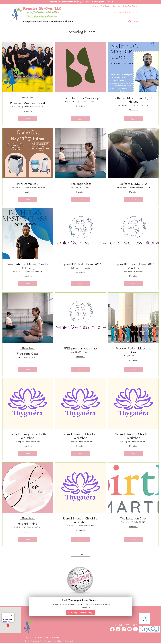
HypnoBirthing (27, 523)
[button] (54, 637)
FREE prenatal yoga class (80, 348)
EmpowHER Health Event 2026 (80, 264)
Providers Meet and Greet (27, 103)
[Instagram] (118, 629)
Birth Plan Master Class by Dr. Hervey (133, 99)
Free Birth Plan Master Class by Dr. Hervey (28, 266)
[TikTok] (124, 629)
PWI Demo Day (27, 184)
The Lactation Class (133, 518)
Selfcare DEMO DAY (133, 184)
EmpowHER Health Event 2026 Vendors (133, 266)
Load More (80, 554)
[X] (135, 629)
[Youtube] (129, 629)
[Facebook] (112, 629)
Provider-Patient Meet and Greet (133, 350)
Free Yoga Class (80, 184)
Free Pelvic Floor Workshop (80, 98)
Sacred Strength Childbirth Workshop (28, 436)
